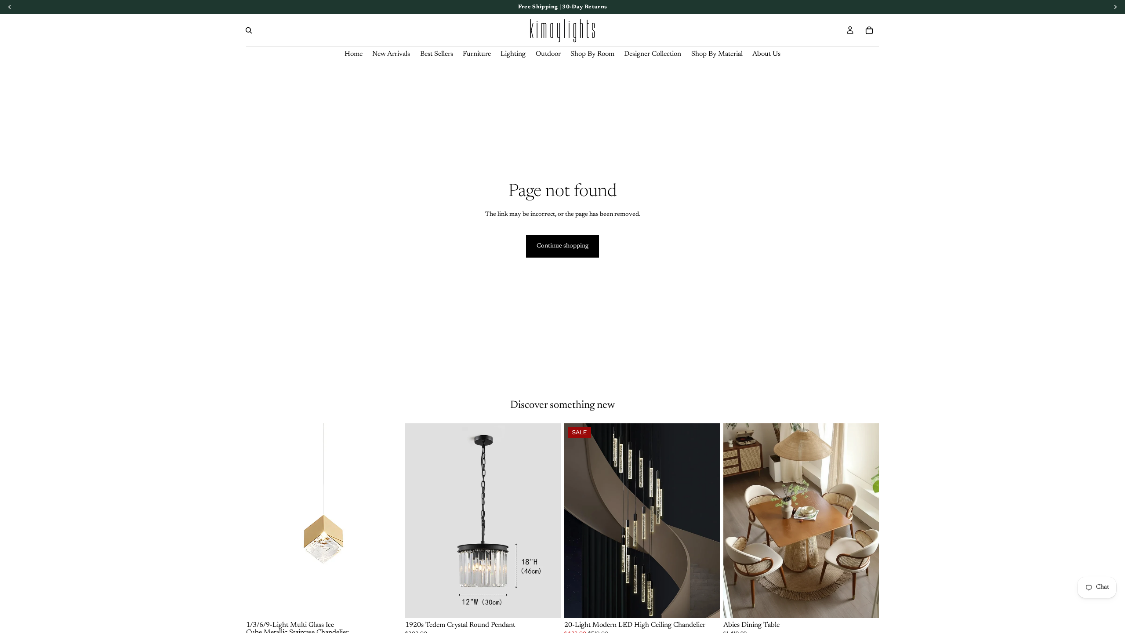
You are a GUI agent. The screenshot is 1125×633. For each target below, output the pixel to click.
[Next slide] (388, 520)
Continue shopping (562, 246)
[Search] (248, 30)
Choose (395, 604)
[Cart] (869, 30)
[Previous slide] (259, 520)
